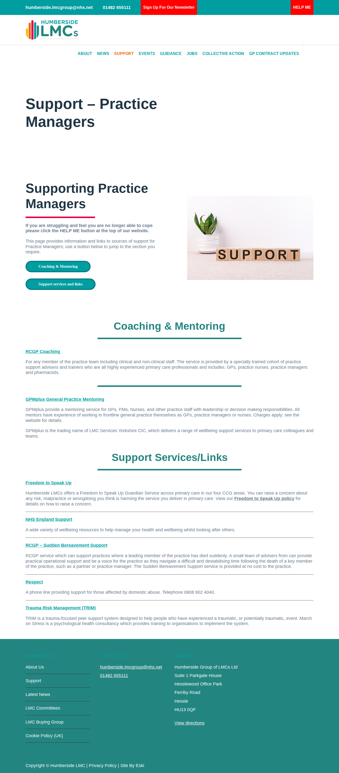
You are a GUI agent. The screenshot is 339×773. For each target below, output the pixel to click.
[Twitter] (299, 765)
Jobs (192, 53)
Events (147, 53)
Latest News (38, 694)
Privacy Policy (103, 765)
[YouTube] (308, 765)
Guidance (171, 53)
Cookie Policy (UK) (44, 735)
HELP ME (302, 7)
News (103, 53)
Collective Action (223, 53)
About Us (35, 667)
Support (124, 53)
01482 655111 (117, 7)
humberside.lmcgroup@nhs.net (59, 7)
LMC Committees (43, 708)
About (85, 53)
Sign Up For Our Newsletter (169, 7)
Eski (140, 765)
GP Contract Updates (274, 53)
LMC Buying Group (45, 722)
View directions (189, 723)
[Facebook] (289, 765)
